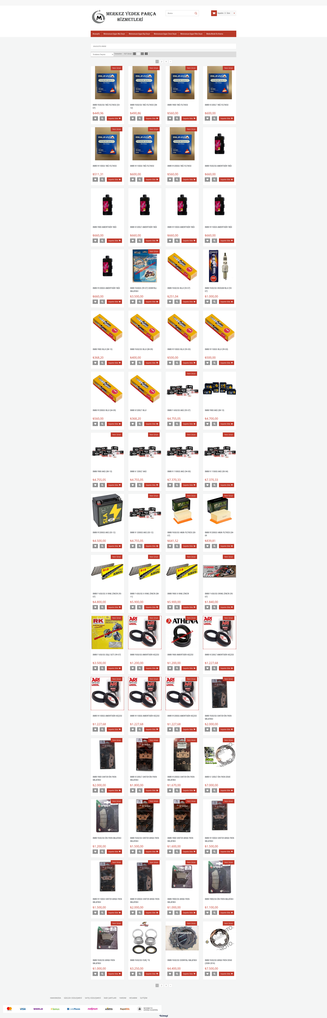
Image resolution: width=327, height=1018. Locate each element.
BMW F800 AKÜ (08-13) (214, 410)
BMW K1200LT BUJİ (138, 410)
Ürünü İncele (102, 118)
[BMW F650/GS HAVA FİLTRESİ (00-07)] (182, 510)
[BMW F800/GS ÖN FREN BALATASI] (219, 877)
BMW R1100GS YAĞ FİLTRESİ (105, 166)
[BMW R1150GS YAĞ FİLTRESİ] (145, 143)
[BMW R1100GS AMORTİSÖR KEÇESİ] (107, 693)
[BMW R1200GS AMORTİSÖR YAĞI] (107, 266)
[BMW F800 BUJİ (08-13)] (107, 327)
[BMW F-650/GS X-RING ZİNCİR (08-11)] (145, 571)
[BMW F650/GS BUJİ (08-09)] (145, 327)
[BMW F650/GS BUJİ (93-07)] (182, 266)
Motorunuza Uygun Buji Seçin (139, 34)
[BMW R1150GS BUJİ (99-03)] (219, 327)
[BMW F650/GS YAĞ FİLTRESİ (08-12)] (145, 82)
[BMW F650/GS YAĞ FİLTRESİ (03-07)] (107, 82)
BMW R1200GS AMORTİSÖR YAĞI (106, 288)
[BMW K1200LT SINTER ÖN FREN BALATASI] (145, 754)
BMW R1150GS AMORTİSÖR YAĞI (218, 227)
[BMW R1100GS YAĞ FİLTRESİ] (107, 143)
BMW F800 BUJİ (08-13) (102, 349)
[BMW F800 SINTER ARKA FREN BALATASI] (182, 815)
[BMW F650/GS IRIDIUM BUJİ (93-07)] (219, 266)
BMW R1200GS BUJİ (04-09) (104, 410)
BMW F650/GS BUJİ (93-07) (178, 288)
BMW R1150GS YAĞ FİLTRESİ (142, 166)
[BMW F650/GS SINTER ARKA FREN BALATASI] (145, 815)
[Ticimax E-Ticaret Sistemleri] (163, 1016)
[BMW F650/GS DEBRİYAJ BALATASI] (182, 938)
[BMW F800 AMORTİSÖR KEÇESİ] (182, 632)
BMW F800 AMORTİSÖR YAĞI (104, 227)
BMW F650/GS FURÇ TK (140, 960)
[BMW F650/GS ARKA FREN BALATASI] (107, 938)
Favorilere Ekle (95, 118)
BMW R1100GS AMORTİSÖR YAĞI (181, 227)
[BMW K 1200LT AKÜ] (145, 449)
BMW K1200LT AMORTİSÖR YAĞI (143, 227)
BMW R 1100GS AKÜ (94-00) (179, 471)
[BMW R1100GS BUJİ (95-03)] (182, 327)
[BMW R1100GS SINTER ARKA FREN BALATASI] (219, 815)
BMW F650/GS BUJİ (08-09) (141, 349)
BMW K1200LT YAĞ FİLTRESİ (216, 105)
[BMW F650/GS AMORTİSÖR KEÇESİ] (145, 632)
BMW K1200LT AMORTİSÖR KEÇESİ (219, 654)
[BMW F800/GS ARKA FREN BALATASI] (182, 877)
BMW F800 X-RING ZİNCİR (178, 593)
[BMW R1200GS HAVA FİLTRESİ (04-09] (219, 510)
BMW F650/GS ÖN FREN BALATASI (107, 838)
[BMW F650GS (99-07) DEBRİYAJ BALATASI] (145, 266)
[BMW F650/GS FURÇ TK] (145, 938)
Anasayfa (96, 34)
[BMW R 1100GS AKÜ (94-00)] (182, 449)
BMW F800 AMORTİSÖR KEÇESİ (180, 654)
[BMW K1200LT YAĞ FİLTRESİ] (219, 82)
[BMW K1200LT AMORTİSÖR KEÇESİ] (219, 632)
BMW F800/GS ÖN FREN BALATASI (219, 899)
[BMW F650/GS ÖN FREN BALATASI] (107, 815)
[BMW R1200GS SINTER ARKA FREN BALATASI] (145, 877)
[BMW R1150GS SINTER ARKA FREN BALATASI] (107, 877)
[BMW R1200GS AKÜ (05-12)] (107, 510)
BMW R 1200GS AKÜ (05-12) (141, 532)
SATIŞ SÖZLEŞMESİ (93, 998)
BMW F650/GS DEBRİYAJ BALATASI (182, 960)
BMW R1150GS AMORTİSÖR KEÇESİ (144, 716)
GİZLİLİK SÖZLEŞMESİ (73, 998)
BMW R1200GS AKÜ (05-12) (104, 532)
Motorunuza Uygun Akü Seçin (114, 34)
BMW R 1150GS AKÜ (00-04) (216, 471)
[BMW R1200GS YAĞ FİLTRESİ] (182, 143)
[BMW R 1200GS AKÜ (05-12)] (145, 510)
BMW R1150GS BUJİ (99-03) (216, 349)
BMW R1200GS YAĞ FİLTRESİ (179, 166)
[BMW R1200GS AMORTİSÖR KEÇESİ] (182, 693)
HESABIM (133, 998)
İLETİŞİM (143, 998)
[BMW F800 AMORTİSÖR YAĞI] (107, 205)
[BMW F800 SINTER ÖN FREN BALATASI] (107, 754)
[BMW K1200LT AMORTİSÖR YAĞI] (145, 205)
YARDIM (122, 998)
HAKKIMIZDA (55, 998)
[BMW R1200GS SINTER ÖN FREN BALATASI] (182, 754)
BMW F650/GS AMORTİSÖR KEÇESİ (144, 654)
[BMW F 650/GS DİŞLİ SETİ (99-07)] (107, 632)
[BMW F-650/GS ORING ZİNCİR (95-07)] (219, 571)
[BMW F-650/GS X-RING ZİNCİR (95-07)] (107, 571)
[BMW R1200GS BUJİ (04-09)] (107, 388)
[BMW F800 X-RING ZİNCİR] (182, 571)
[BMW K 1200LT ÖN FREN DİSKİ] (219, 754)
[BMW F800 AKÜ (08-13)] (219, 388)
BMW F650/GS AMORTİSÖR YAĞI (218, 166)
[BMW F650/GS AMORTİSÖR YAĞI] (219, 143)
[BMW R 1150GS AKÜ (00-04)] (219, 449)
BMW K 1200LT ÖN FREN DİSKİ (217, 777)
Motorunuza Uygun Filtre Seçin (191, 34)
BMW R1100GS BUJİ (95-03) (179, 349)
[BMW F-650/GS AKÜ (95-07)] (182, 388)
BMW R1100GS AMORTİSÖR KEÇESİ (107, 716)
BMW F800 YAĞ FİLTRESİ (177, 105)
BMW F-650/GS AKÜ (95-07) (178, 410)
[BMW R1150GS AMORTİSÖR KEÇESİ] (145, 693)
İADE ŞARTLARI (110, 998)
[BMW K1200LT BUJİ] (145, 388)
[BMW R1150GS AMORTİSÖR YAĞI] (219, 205)
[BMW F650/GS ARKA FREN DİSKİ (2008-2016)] (219, 938)
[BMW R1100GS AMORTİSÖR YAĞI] (182, 205)
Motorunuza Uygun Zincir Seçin (165, 34)
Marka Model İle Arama (214, 34)
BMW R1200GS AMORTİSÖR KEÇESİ (182, 716)
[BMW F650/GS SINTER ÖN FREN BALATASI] (219, 693)
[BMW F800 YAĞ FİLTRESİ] (182, 82)
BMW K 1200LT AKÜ (138, 471)
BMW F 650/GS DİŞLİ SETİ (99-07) (107, 654)
